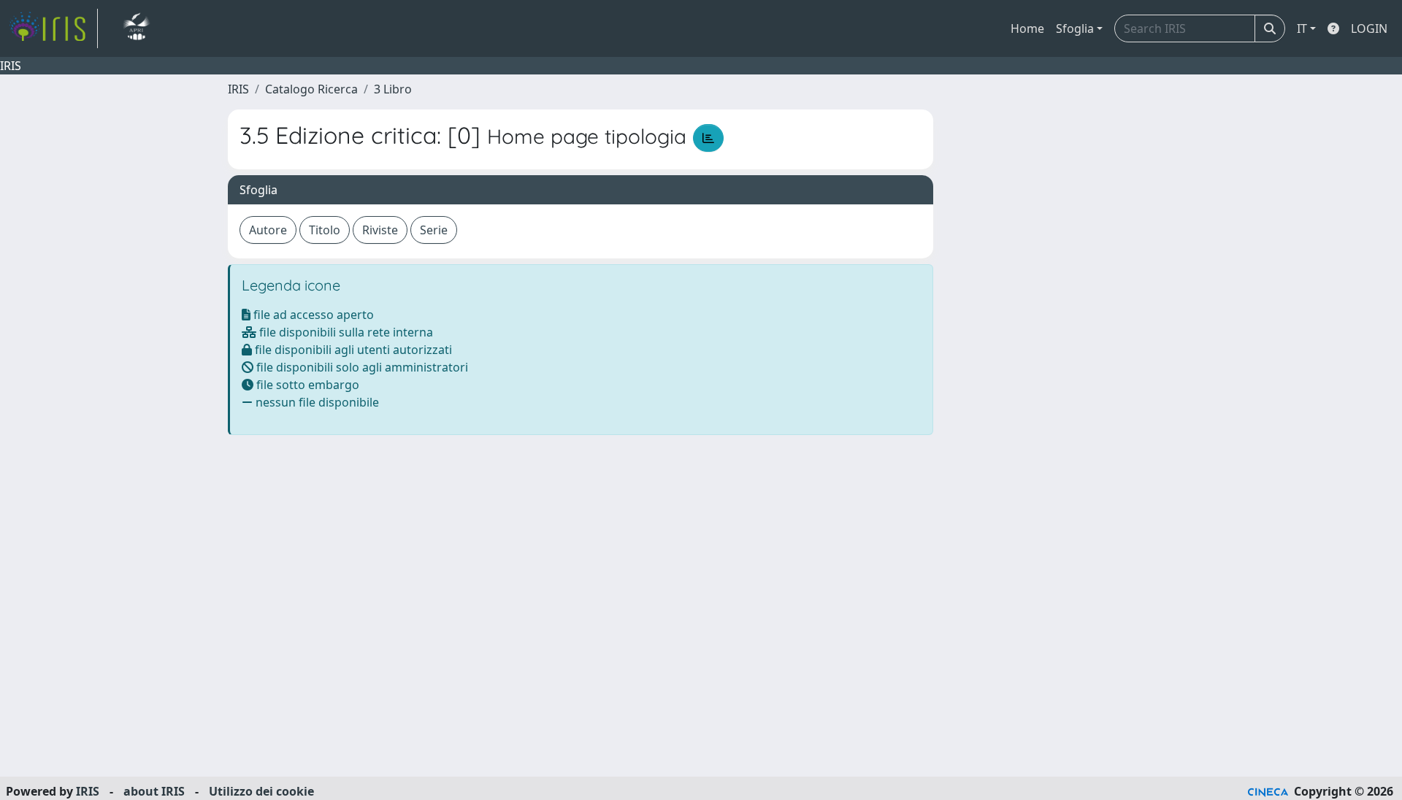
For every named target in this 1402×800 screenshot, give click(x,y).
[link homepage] (53, 28)
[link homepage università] (136, 28)
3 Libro (393, 89)
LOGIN (1369, 28)
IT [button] (1302, 28)
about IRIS (154, 791)
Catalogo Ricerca (311, 89)
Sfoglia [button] (1075, 28)
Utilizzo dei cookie (261, 791)
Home (1027, 28)
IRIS (238, 89)
